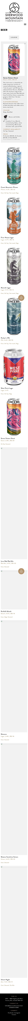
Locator (14, 37)
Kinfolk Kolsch (6, 611)
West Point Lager (7, 388)
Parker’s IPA (5, 338)
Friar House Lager (7, 237)
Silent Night (5, 980)
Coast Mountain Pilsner (9, 187)
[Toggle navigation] (25, 24)
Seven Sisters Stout (8, 438)
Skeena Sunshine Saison (9, 857)
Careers (14, 1014)
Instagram (17, 1013)
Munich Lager (6, 288)
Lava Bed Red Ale (7, 561)
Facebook (10, 1013)
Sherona (4, 734)
